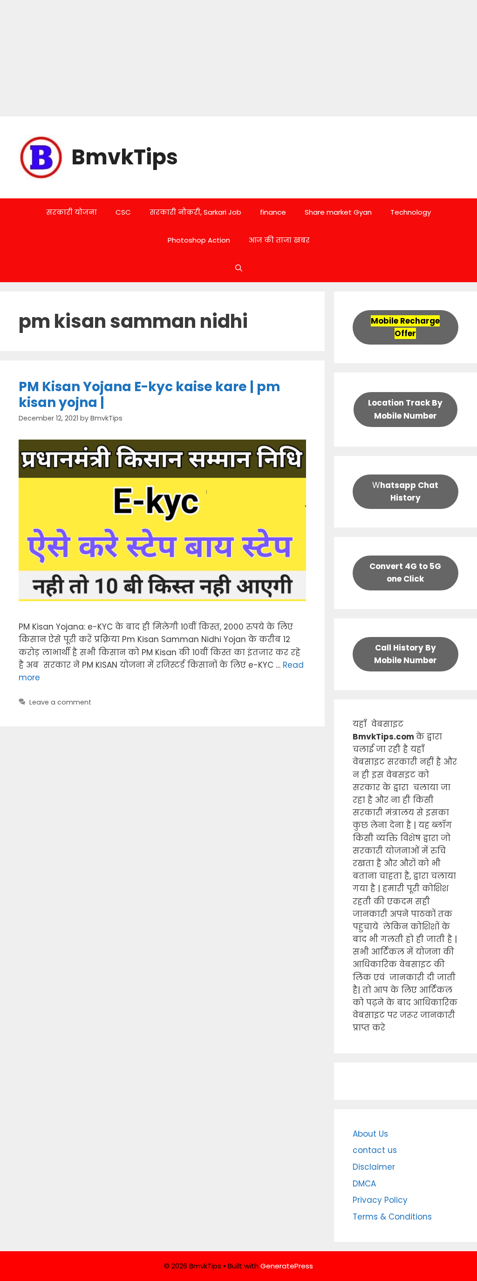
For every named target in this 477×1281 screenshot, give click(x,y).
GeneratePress (286, 1266)
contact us (375, 1150)
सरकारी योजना (71, 212)
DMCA (364, 1183)
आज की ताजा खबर (279, 240)
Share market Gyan (338, 212)
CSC (123, 212)
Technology (410, 212)
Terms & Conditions (392, 1216)
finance (273, 212)
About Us (370, 1133)
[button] (239, 268)
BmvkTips (124, 157)
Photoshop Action (199, 240)
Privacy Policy (380, 1200)
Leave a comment (60, 702)
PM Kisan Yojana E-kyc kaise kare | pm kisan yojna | (149, 395)
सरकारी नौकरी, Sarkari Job (195, 212)
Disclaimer (374, 1167)
